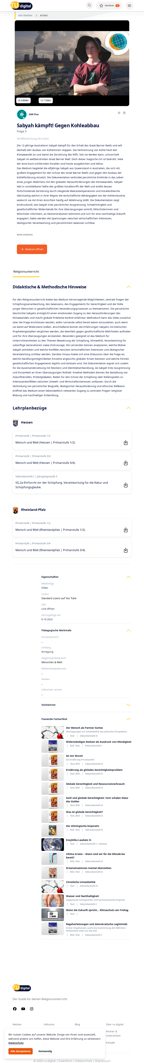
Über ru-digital (114, 1024)
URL (43, 604)
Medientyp (47, 583)
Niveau (45, 679)
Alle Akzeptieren (21, 1051)
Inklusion (49, 1024)
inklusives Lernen (51, 689)
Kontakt (110, 1042)
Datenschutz (16, 1043)
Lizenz (45, 594)
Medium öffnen (34, 249)
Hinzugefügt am (51, 615)
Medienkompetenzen (53, 668)
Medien (17, 1024)
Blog (77, 1024)
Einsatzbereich (50, 637)
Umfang (46, 647)
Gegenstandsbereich (53, 658)
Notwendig (45, 1051)
